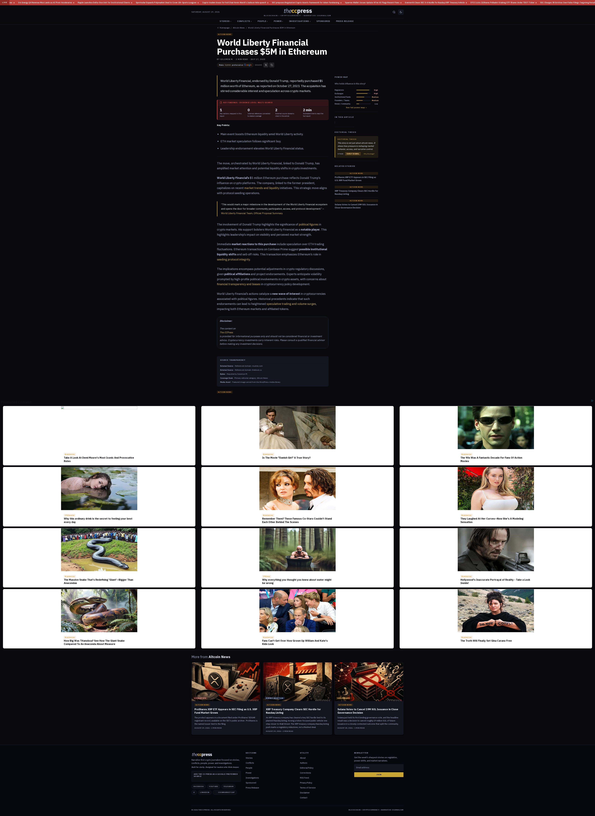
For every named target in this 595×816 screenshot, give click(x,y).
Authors (303, 763)
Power (278, 21)
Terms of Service (308, 787)
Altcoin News (239, 28)
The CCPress (226, 332)
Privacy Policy (306, 782)
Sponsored (323, 21)
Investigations (300, 21)
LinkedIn (204, 792)
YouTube (213, 786)
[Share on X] (266, 65)
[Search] (394, 12)
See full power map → (356, 108)
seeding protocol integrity (233, 259)
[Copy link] (271, 65)
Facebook (199, 786)
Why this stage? (369, 154)
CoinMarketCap (226, 792)
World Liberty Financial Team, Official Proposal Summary (252, 213)
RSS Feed (304, 777)
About (303, 758)
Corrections (305, 772)
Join (378, 774)
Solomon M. (226, 59)
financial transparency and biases (238, 284)
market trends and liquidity (261, 188)
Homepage (224, 28)
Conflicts (244, 21)
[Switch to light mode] (400, 12)
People (263, 21)
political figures (308, 224)
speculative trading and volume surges (291, 304)
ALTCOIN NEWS (224, 34)
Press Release (345, 21)
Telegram (228, 786)
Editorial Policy (306, 768)
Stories (225, 21)
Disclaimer (305, 792)
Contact (303, 797)
